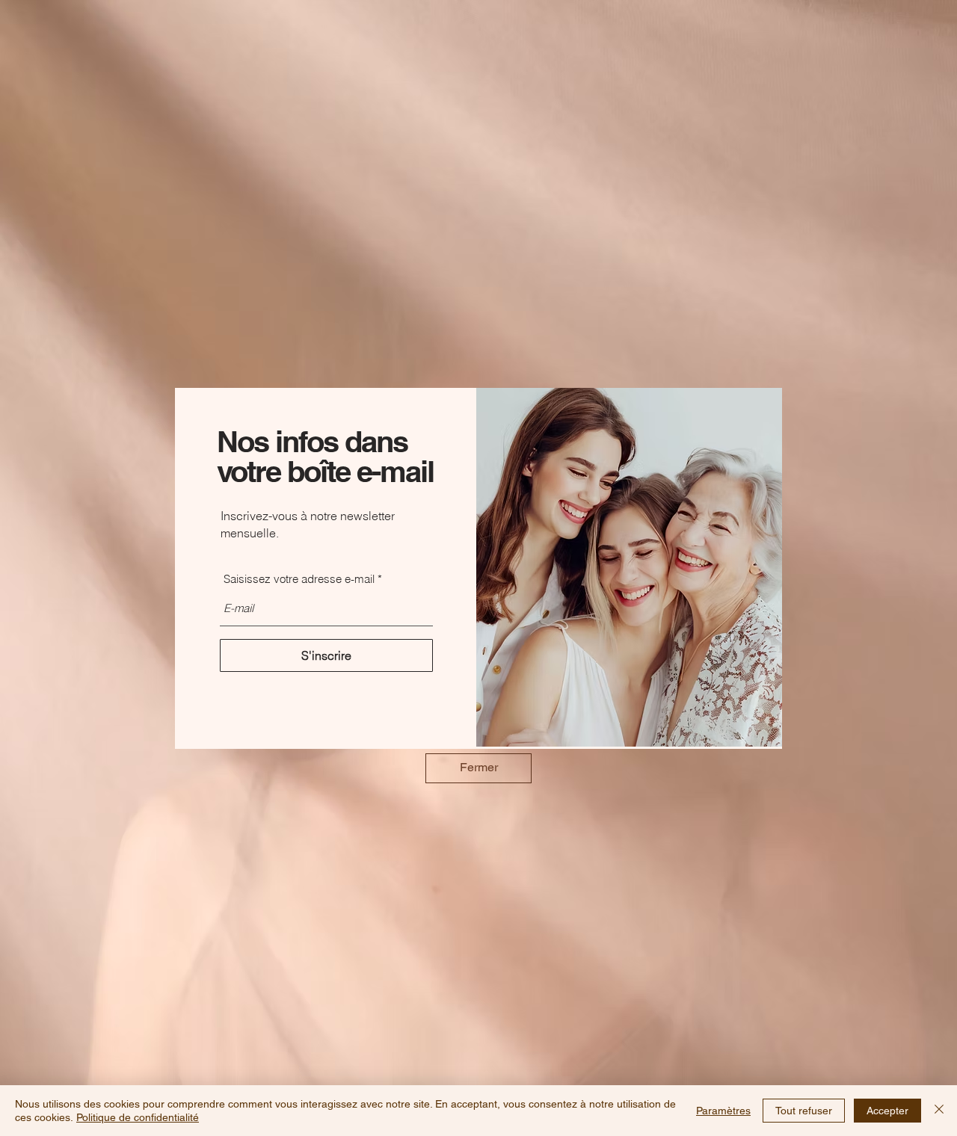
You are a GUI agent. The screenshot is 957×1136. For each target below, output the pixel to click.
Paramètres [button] (723, 1111)
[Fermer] (939, 1110)
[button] (478, 768)
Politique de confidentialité (137, 1117)
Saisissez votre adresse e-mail (299, 578)
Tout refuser (803, 1111)
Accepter (887, 1111)
